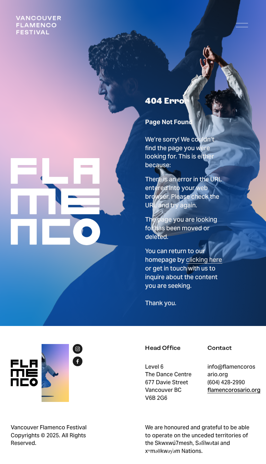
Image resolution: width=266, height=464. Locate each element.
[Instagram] (77, 349)
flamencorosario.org (233, 390)
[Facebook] (77, 361)
